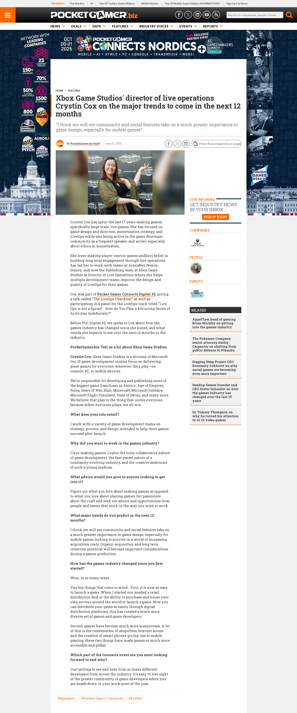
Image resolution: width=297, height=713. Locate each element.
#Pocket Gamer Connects (102, 698)
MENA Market (149, 3)
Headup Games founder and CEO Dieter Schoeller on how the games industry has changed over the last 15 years (215, 393)
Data (96, 26)
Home (59, 90)
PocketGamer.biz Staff (85, 143)
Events (185, 26)
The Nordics (76, 3)
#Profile (135, 698)
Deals (76, 26)
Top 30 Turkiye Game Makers (117, 3)
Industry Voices (153, 26)
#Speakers (66, 698)
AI (91, 3)
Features (120, 26)
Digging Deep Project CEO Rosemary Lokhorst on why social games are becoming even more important (215, 367)
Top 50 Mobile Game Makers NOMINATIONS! (192, 3)
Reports (210, 26)
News (55, 26)
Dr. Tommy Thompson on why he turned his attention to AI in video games (215, 416)
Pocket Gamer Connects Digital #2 (126, 294)
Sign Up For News (237, 3)
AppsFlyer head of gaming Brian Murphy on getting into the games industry (214, 323)
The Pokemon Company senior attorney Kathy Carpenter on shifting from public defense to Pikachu (214, 344)
